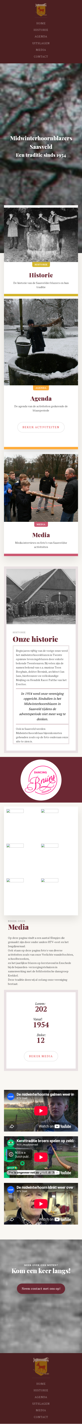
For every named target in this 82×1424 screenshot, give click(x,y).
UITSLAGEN (41, 43)
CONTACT (41, 56)
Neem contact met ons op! (41, 1288)
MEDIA (41, 50)
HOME (41, 23)
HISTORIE (41, 30)
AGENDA (41, 36)
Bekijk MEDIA (41, 1056)
